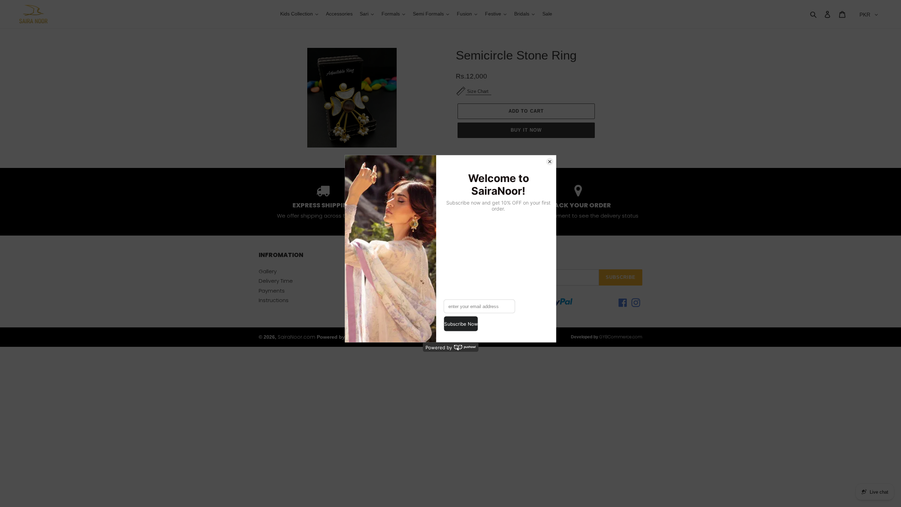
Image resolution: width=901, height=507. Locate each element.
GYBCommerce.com (620, 337)
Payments (272, 290)
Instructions (274, 300)
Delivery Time (276, 280)
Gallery (268, 271)
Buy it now (526, 130)
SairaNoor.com (296, 336)
